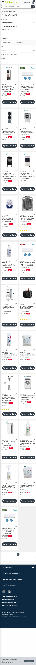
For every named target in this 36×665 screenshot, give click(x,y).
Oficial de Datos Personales (10, 605)
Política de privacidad (9, 602)
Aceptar (29, 661)
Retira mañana (5, 29)
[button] (18, 7)
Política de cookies (8, 599)
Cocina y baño (17, 42)
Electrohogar (6, 42)
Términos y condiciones (9, 596)
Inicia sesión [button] (26, 2)
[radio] (21, 230)
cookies (11, 662)
